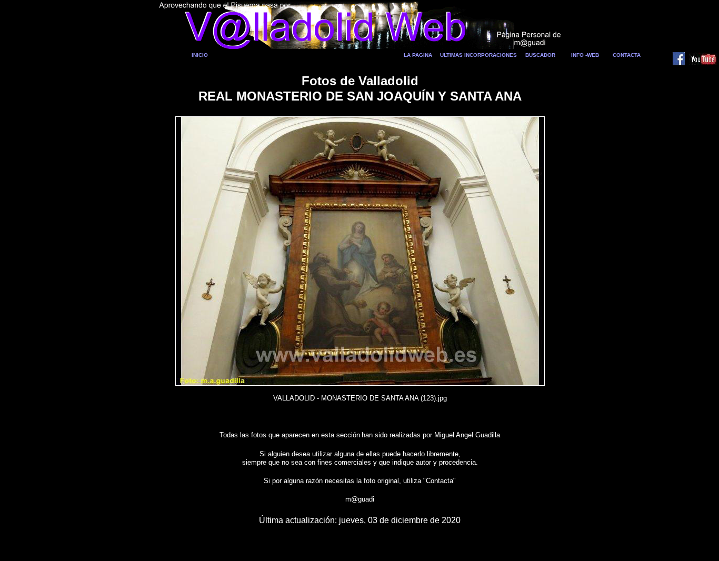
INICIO (200, 55)
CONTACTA (627, 55)
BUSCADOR (540, 55)
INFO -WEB (585, 55)
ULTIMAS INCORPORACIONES (478, 55)
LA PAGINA (418, 55)
